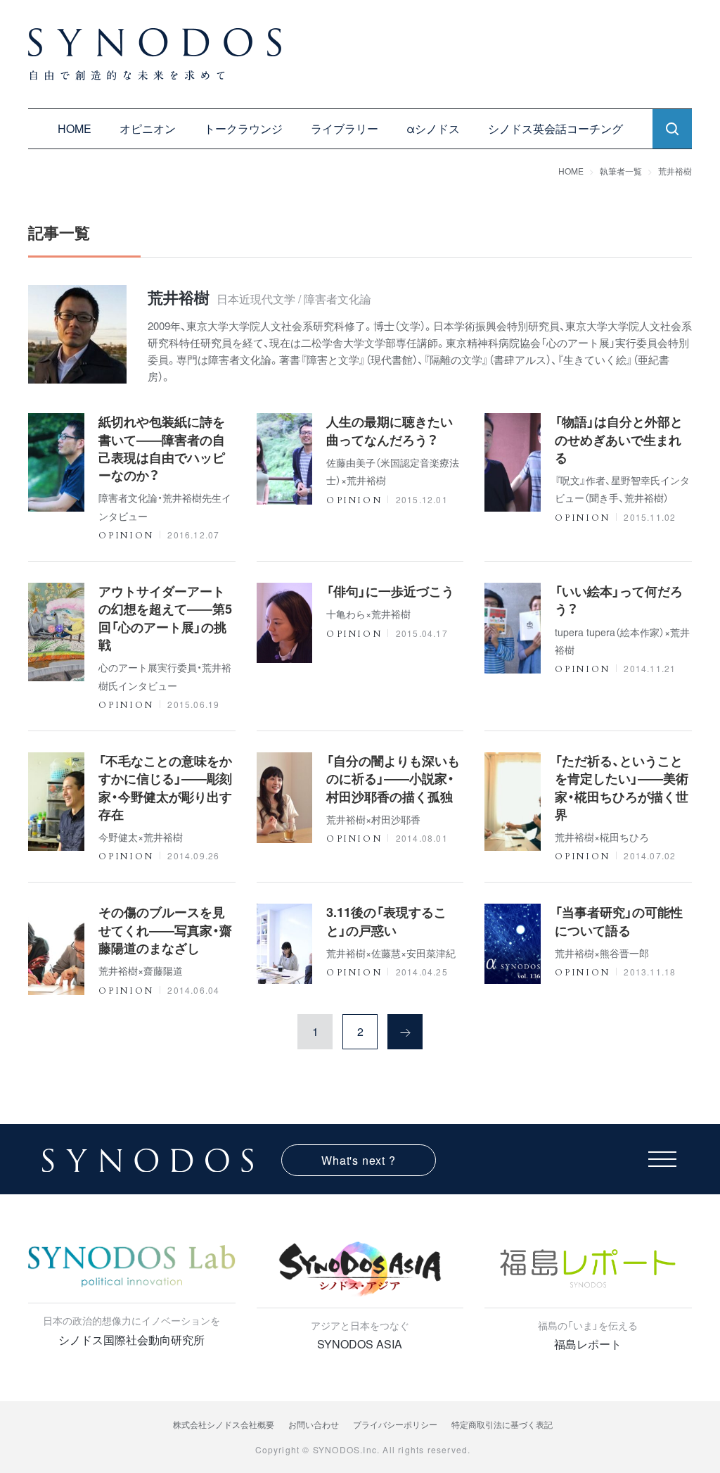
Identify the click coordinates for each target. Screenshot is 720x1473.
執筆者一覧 (621, 171)
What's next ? (358, 1160)
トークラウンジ (243, 128)
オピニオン (148, 128)
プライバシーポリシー (395, 1424)
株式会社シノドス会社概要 (223, 1424)
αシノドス (433, 128)
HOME (74, 128)
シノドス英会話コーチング (555, 128)
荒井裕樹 (675, 171)
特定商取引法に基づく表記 (502, 1424)
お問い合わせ (313, 1424)
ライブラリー (344, 128)
